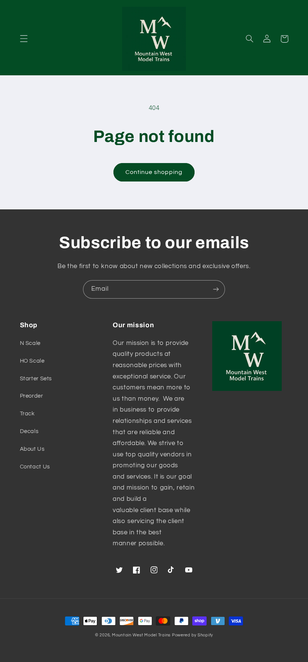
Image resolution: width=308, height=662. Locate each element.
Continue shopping (154, 172)
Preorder (31, 396)
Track (27, 413)
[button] (23, 38)
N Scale (30, 343)
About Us (32, 449)
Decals (29, 431)
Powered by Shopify (192, 635)
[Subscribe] (216, 289)
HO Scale (32, 361)
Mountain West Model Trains (141, 635)
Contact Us (35, 467)
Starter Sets (36, 378)
